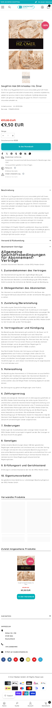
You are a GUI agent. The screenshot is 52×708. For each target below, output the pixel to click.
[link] (13, 535)
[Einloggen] (42, 7)
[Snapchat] (28, 659)
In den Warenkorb (26, 146)
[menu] (2, 7)
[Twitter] (7, 153)
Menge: (3, 131)
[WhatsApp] (30, 153)
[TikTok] (22, 659)
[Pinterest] (11, 153)
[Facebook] (2, 153)
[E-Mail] (25, 153)
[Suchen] (9, 7)
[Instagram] (9, 659)
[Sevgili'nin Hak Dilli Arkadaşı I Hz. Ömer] (26, 568)
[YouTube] (34, 659)
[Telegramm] (21, 153)
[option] (26, 44)
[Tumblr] (16, 153)
